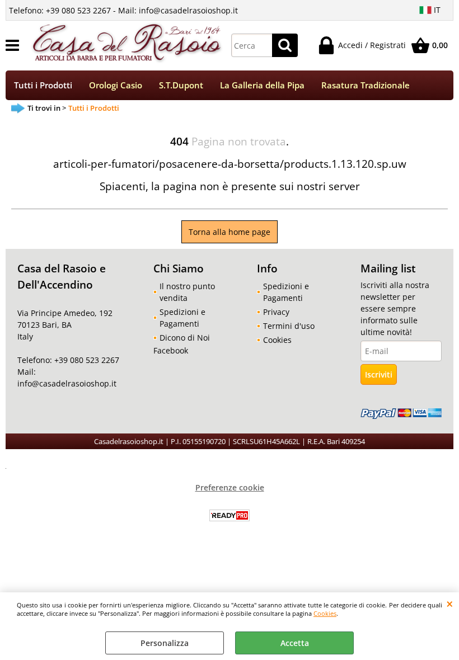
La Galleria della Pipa (262, 85)
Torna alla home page (229, 232)
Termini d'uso (289, 325)
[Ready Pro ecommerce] (229, 515)
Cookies (324, 613)
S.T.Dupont (181, 85)
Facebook (170, 350)
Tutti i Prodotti (43, 85)
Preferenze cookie (229, 487)
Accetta (294, 643)
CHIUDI (449, 603)
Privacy (276, 312)
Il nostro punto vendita (187, 292)
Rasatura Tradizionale (365, 85)
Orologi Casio (115, 85)
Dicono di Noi (185, 337)
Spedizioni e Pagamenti (182, 318)
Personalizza (164, 643)
